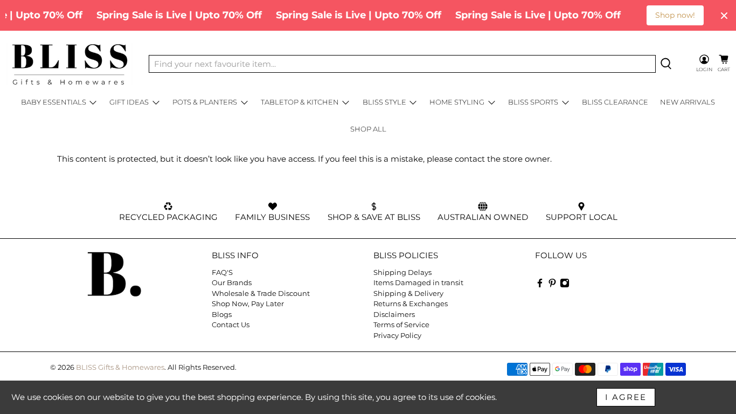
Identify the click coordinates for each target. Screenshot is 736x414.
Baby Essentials (53, 102)
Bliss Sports (533, 102)
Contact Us (230, 324)
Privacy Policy (397, 335)
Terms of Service (401, 324)
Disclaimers (394, 314)
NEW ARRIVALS (687, 102)
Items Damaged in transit (418, 282)
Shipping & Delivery (408, 293)
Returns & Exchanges (410, 303)
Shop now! (675, 15)
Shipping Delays (402, 272)
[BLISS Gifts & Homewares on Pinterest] (552, 285)
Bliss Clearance (615, 102)
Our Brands (232, 282)
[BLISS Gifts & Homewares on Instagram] (565, 285)
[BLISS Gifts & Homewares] (69, 64)
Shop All (368, 129)
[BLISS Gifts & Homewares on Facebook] (540, 285)
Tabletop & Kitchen (300, 102)
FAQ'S (222, 272)
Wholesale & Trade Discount (261, 293)
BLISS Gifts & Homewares (120, 367)
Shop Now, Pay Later (248, 303)
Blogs (222, 314)
